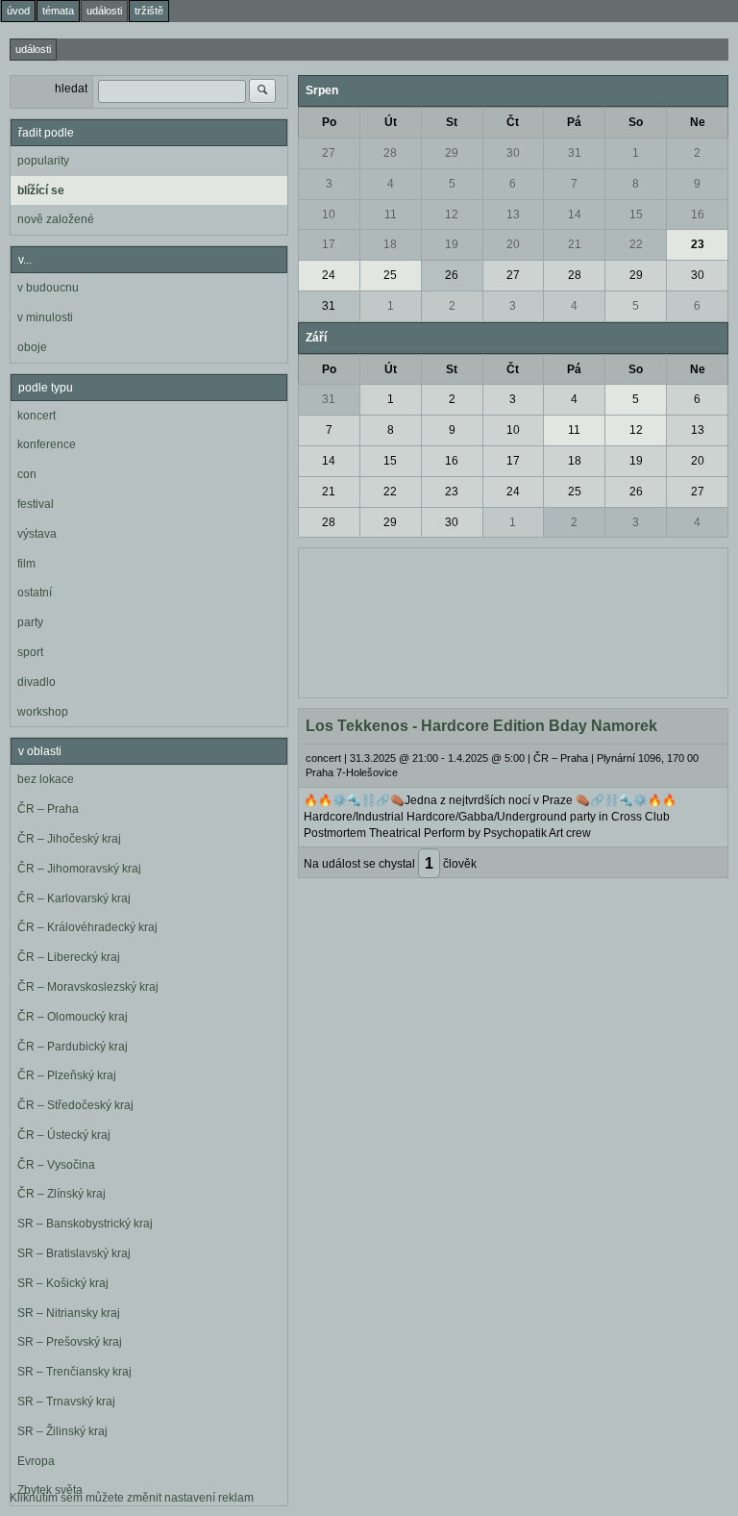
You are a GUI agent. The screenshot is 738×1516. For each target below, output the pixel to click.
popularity (43, 160)
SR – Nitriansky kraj (68, 1313)
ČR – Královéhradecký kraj (87, 927)
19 (451, 244)
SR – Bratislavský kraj (74, 1253)
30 (513, 153)
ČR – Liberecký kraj (68, 957)
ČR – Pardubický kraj (72, 1046)
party (30, 622)
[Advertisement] (513, 620)
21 (574, 244)
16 (697, 214)
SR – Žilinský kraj (62, 1431)
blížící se (40, 190)
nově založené (55, 219)
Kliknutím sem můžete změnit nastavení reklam (132, 1497)
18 (390, 244)
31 (574, 153)
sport (30, 652)
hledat (71, 88)
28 (390, 153)
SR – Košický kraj (63, 1283)
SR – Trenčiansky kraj (74, 1371)
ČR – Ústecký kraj (64, 1135)
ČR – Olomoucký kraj (72, 1016)
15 (636, 214)
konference (46, 444)
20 (513, 244)
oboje (32, 347)
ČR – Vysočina (56, 1165)
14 (574, 214)
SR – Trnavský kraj (66, 1401)
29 (451, 153)
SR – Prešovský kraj (69, 1342)
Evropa (36, 1461)
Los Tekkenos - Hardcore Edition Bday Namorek (481, 726)
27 (328, 153)
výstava (37, 534)
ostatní (34, 592)
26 (451, 275)
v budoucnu (48, 287)
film (26, 563)
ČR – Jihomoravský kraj (79, 868)
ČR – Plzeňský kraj (66, 1075)
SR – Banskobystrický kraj (85, 1223)
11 (390, 214)
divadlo (36, 682)
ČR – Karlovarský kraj (74, 898)
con (27, 474)
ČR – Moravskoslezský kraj (88, 987)
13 (513, 214)
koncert (36, 415)
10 (328, 214)
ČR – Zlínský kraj (61, 1193)
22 (636, 244)
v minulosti (45, 317)
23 (697, 244)
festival (35, 504)
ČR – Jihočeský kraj (69, 839)
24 (328, 275)
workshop (42, 712)
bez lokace (45, 779)
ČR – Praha (48, 809)
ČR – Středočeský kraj (75, 1105)
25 (390, 275)
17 (328, 244)
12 (451, 214)
